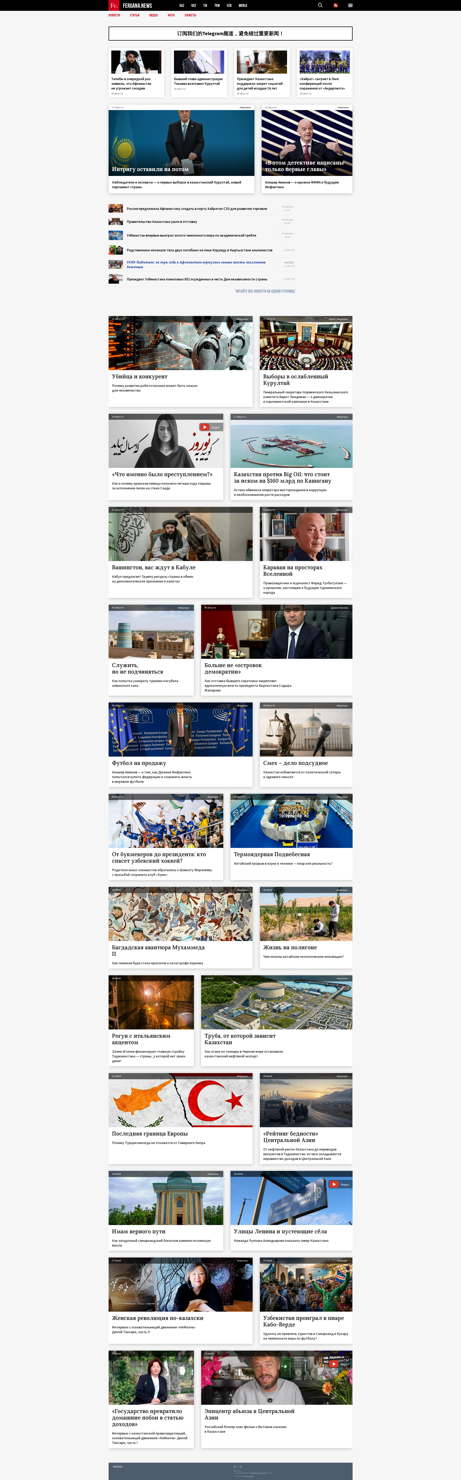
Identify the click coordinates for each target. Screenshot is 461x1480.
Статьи (135, 15)
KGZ (193, 5)
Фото (171, 15)
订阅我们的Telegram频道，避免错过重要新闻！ (230, 33)
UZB (229, 5)
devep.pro (249, 1476)
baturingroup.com (258, 1473)
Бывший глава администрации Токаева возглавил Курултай (198, 81)
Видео (153, 15)
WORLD (243, 5)
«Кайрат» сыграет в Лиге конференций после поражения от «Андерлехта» (323, 83)
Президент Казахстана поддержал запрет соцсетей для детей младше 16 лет (260, 83)
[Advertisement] (327, 258)
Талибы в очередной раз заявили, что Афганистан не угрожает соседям (131, 83)
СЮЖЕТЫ (190, 15)
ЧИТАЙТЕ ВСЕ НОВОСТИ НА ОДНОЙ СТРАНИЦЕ (265, 291)
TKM (217, 5)
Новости (114, 15)
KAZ (182, 5)
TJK (205, 5)
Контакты (117, 1466)
